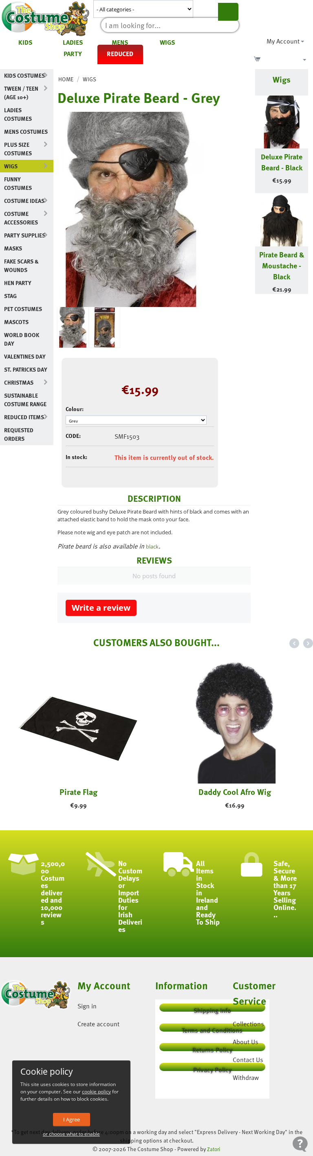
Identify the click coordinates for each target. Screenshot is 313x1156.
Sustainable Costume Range (25, 399)
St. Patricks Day (25, 369)
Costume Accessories (21, 217)
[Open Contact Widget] (300, 1144)
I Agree (71, 1119)
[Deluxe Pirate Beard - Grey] (130, 209)
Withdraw (246, 1077)
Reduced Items (24, 417)
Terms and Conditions (212, 1028)
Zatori (213, 1149)
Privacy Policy (212, 1068)
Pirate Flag (78, 792)
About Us (245, 1042)
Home (65, 79)
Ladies (73, 42)
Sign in (87, 1006)
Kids (25, 42)
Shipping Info (212, 1009)
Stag (10, 296)
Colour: (75, 409)
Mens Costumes (26, 131)
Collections (248, 1024)
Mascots (16, 322)
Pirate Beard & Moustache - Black (281, 265)
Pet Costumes (23, 309)
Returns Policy (212, 1048)
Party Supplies (24, 235)
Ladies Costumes (18, 114)
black (152, 546)
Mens (120, 42)
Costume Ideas (24, 200)
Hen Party (17, 283)
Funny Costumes (18, 183)
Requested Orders (18, 434)
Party (73, 54)
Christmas (18, 382)
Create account (98, 1024)
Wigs (167, 42)
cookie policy (96, 1091)
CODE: (73, 435)
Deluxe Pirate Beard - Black (281, 162)
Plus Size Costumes (18, 148)
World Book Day (21, 339)
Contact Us (248, 1060)
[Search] (228, 12)
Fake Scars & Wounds (21, 265)
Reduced (120, 54)
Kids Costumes (24, 75)
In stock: (76, 457)
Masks (13, 248)
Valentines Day (25, 356)
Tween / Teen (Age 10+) (21, 92)
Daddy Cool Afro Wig (234, 792)
